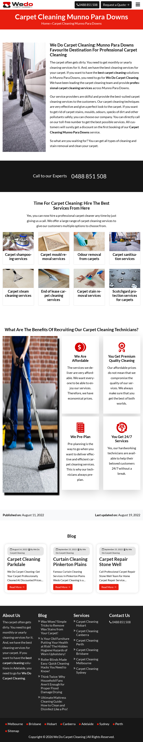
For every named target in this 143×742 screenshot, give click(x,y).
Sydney (104, 724)
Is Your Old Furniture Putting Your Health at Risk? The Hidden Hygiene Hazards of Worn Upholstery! (55, 646)
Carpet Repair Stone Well (113, 561)
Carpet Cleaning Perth (87, 642)
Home (45, 23)
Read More (16, 587)
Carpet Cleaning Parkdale (23, 561)
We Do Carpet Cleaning (69, 737)
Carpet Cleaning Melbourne (87, 661)
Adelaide (87, 724)
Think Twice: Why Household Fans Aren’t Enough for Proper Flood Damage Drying (53, 684)
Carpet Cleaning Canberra (87, 633)
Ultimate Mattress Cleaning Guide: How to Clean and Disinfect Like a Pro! (54, 703)
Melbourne (15, 724)
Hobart (52, 724)
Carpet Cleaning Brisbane (87, 652)
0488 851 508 (88, 5)
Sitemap (13, 731)
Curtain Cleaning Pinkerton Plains (70, 561)
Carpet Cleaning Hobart (87, 623)
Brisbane (35, 724)
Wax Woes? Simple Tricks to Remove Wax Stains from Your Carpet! (53, 627)
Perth (119, 724)
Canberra (69, 724)
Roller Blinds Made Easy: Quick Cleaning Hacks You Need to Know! (55, 665)
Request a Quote (114, 5)
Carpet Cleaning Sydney (87, 670)
